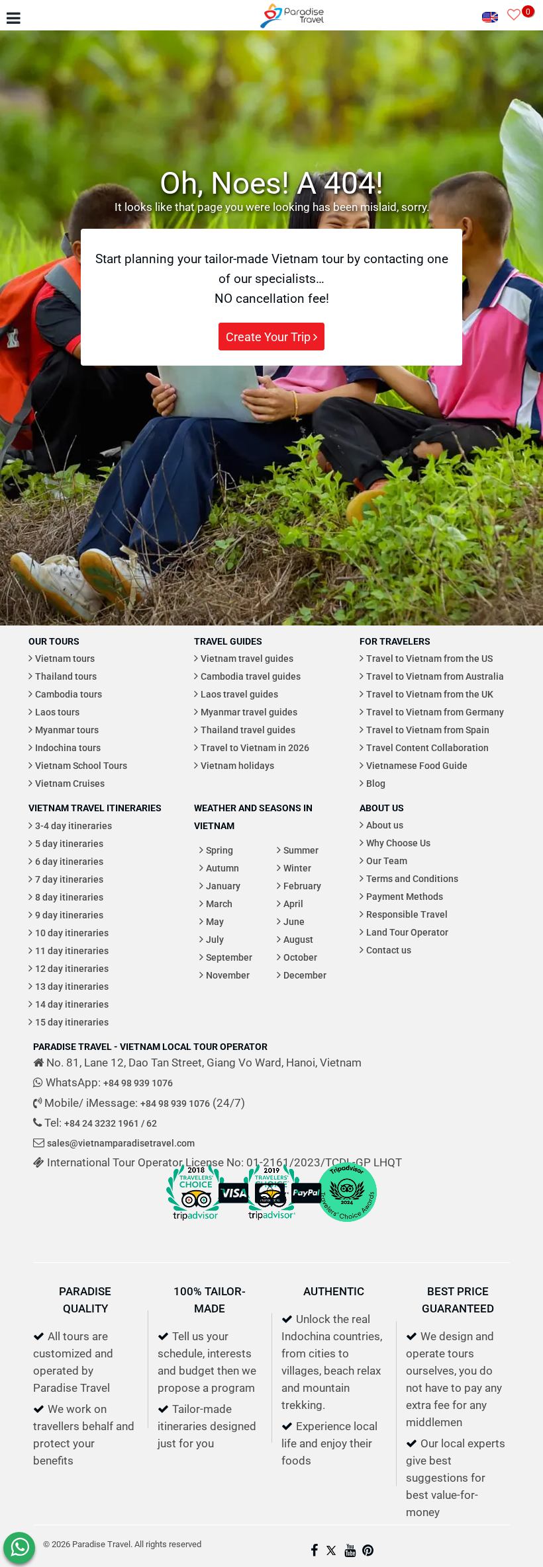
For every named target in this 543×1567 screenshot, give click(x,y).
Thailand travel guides (248, 729)
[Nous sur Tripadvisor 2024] (347, 1223)
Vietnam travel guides (247, 658)
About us (384, 825)
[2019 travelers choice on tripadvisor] (271, 1223)
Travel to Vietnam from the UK (429, 694)
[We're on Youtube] (350, 1551)
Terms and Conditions (412, 878)
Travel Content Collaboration (427, 747)
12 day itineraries (72, 968)
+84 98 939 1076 (138, 1082)
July (215, 939)
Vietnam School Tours (81, 765)
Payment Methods (404, 896)
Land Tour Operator (407, 932)
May (215, 921)
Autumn (222, 868)
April (293, 903)
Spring (219, 850)
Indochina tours (68, 747)
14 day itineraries (72, 1004)
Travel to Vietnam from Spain (427, 729)
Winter (297, 868)
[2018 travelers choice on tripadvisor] (196, 1223)
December (304, 975)
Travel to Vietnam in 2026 (255, 747)
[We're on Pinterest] (367, 1551)
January (223, 885)
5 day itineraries (69, 843)
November (228, 975)
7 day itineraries (69, 879)
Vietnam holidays (237, 765)
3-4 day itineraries (73, 825)
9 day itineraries (69, 914)
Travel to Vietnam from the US (429, 658)
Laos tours (57, 711)
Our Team (386, 860)
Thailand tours (66, 676)
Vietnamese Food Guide (417, 765)
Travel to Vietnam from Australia (435, 676)
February (302, 885)
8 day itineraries (69, 897)
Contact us (388, 950)
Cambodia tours (68, 694)
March (219, 903)
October (300, 957)
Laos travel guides (239, 694)
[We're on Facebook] (314, 1551)
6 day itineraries (69, 861)
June (294, 921)
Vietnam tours (65, 658)
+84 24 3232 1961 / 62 (110, 1123)
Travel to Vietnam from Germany (435, 711)
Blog (375, 783)
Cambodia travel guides (251, 676)
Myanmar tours (67, 729)
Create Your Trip (269, 336)
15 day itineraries (72, 1022)
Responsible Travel (407, 914)
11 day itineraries (72, 950)
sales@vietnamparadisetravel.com (121, 1143)
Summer (301, 850)
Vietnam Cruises (70, 783)
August (298, 939)
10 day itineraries (72, 932)
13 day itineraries (72, 986)
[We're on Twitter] (331, 1551)
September (229, 957)
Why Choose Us (398, 842)
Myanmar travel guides (249, 711)
